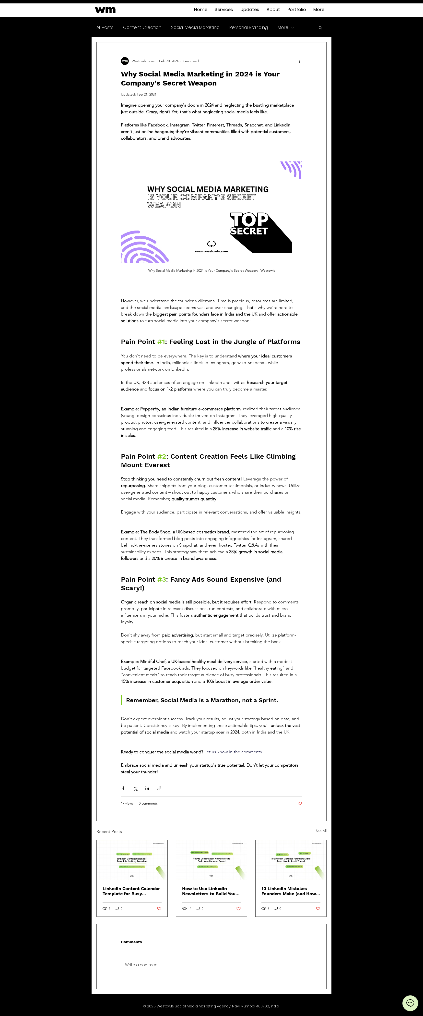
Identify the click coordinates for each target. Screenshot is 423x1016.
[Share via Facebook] (123, 788)
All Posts (104, 27)
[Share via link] (159, 788)
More (283, 27)
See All (321, 831)
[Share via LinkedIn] (147, 788)
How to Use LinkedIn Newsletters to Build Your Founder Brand (209, 891)
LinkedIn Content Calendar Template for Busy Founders (131, 891)
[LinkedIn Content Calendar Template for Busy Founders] (132, 860)
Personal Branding (248, 27)
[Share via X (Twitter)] (135, 788)
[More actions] (299, 61)
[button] (320, 27)
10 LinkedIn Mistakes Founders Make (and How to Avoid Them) (288, 891)
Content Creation (142, 27)
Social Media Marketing (195, 27)
